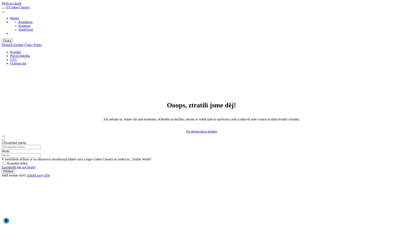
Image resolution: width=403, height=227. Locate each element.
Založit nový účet (38, 175)
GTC (13, 59)
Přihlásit (8, 171)
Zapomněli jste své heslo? (19, 167)
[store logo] (18, 7)
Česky (7, 40)
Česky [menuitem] (29, 45)
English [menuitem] (18, 45)
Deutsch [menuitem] (7, 45)
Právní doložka (20, 56)
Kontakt (15, 52)
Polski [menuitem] (38, 45)
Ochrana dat (18, 63)
